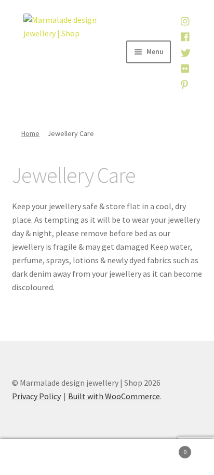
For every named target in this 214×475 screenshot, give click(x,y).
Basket (165, 448)
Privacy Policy (36, 396)
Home (30, 133)
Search (106, 457)
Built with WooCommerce (114, 396)
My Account (35, 457)
